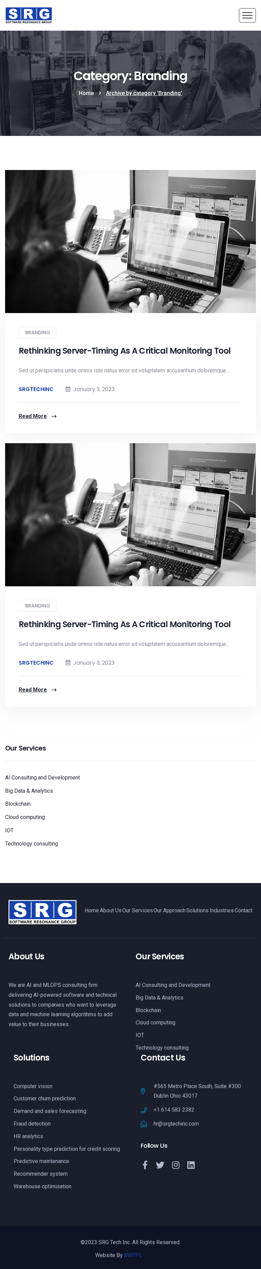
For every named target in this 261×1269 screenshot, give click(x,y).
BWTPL (133, 1255)
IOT (9, 830)
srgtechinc (36, 389)
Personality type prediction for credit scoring (67, 1149)
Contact (243, 910)
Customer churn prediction (45, 1098)
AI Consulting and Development (42, 777)
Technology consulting (31, 843)
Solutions (197, 910)
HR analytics (28, 1136)
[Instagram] (175, 1165)
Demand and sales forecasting (50, 1111)
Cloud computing (25, 817)
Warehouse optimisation (42, 1186)
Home (86, 93)
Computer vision (33, 1086)
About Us (111, 910)
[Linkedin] (191, 1165)
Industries (222, 910)
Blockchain (18, 804)
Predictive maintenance (41, 1161)
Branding (37, 332)
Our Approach (170, 910)
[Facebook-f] (145, 1165)
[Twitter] (160, 1165)
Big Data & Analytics (29, 791)
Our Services (137, 910)
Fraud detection (32, 1123)
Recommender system (41, 1174)
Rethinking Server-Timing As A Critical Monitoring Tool (124, 350)
